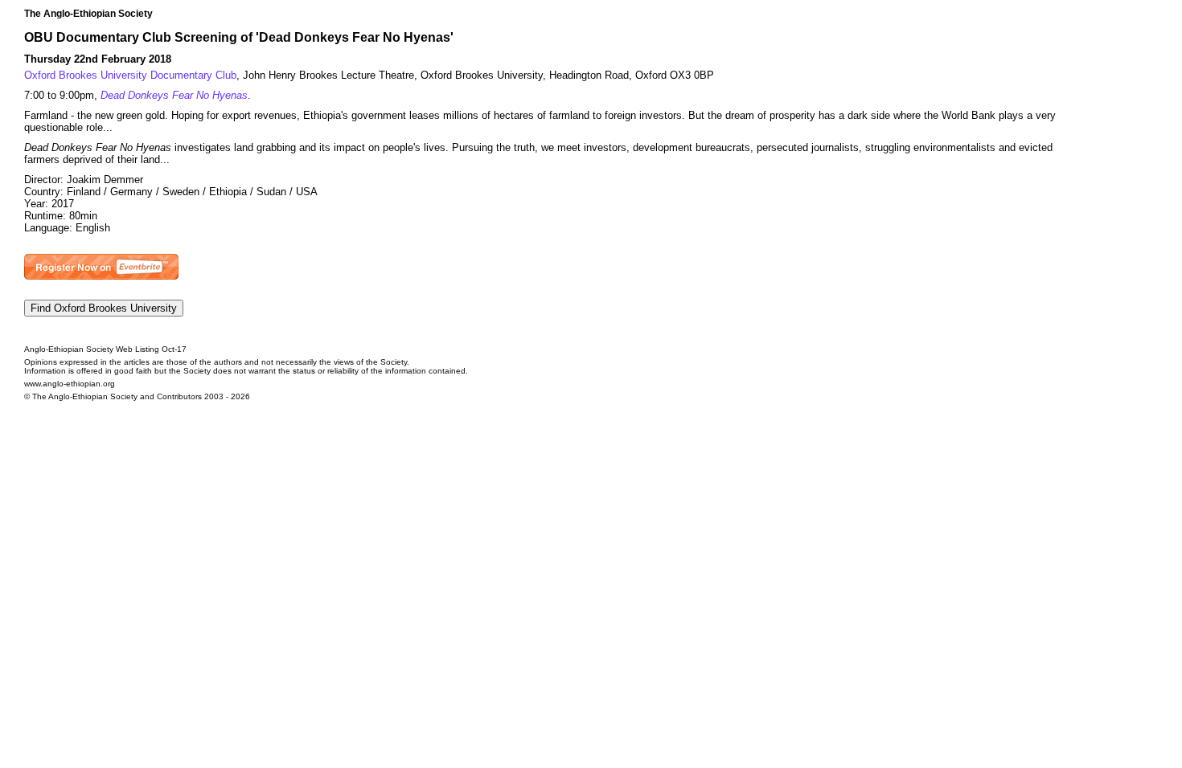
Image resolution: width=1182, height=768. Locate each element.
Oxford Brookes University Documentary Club (130, 75)
